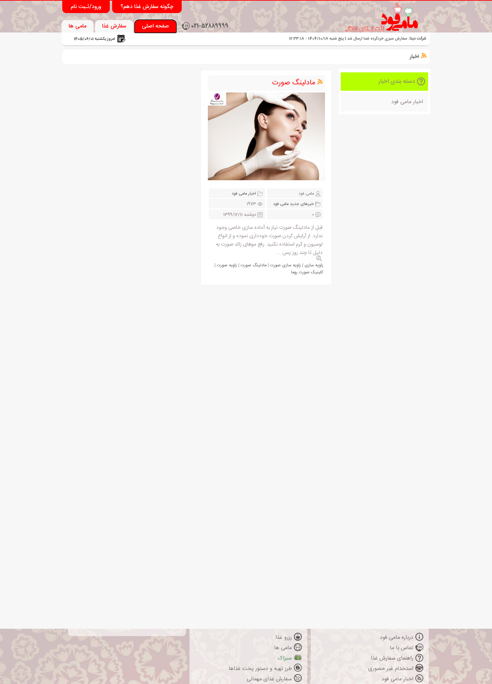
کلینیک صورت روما (307, 272)
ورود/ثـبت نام (86, 6)
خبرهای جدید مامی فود (293, 204)
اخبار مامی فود (407, 102)
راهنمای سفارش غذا (392, 658)
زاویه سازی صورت (285, 265)
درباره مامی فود (396, 637)
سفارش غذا (114, 26)
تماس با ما (401, 648)
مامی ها (77, 26)
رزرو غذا (283, 637)
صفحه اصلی (155, 26)
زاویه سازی (314, 265)
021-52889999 (209, 26)
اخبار (414, 57)
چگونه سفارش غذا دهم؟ (146, 6)
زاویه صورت (227, 265)
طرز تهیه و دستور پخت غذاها (260, 668)
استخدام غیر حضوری (390, 668)
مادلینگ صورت (293, 83)
